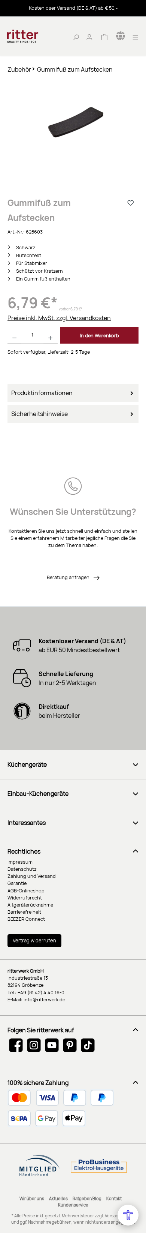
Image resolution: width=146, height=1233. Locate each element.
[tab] (73, 393)
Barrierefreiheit (24, 911)
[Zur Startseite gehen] (34, 36)
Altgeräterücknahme (30, 904)
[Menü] (135, 36)
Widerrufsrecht (24, 897)
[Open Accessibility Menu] (128, 1215)
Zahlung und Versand (31, 876)
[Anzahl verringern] (14, 335)
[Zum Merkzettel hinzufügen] (131, 202)
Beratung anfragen (69, 577)
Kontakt (114, 1198)
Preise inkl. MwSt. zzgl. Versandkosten (59, 318)
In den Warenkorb (99, 335)
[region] (73, 130)
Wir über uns (31, 1198)
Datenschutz (22, 869)
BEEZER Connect (26, 919)
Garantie (17, 883)
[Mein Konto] (89, 36)
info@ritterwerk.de (44, 999)
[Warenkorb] (104, 36)
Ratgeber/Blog (87, 1198)
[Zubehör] (73, 123)
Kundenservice (73, 1205)
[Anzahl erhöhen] (50, 335)
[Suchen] (76, 36)
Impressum (20, 861)
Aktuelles (58, 1198)
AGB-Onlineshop (26, 890)
